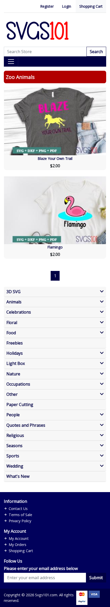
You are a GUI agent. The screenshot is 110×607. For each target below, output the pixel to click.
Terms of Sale (20, 514)
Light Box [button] (15, 363)
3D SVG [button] (13, 291)
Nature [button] (13, 374)
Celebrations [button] (18, 312)
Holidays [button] (14, 353)
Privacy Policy (20, 520)
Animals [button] (13, 302)
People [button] (13, 414)
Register (47, 6)
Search (96, 51)
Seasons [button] (14, 445)
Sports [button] (12, 456)
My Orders (17, 544)
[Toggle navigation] (11, 61)
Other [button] (12, 394)
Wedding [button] (14, 466)
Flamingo (55, 247)
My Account (19, 538)
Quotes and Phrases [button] (25, 425)
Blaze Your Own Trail (55, 158)
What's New (17, 476)
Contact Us (18, 508)
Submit (96, 577)
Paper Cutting (19, 404)
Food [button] (11, 332)
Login (66, 6)
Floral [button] (11, 322)
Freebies (14, 343)
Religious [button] (15, 435)
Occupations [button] (18, 384)
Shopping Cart (91, 6)
